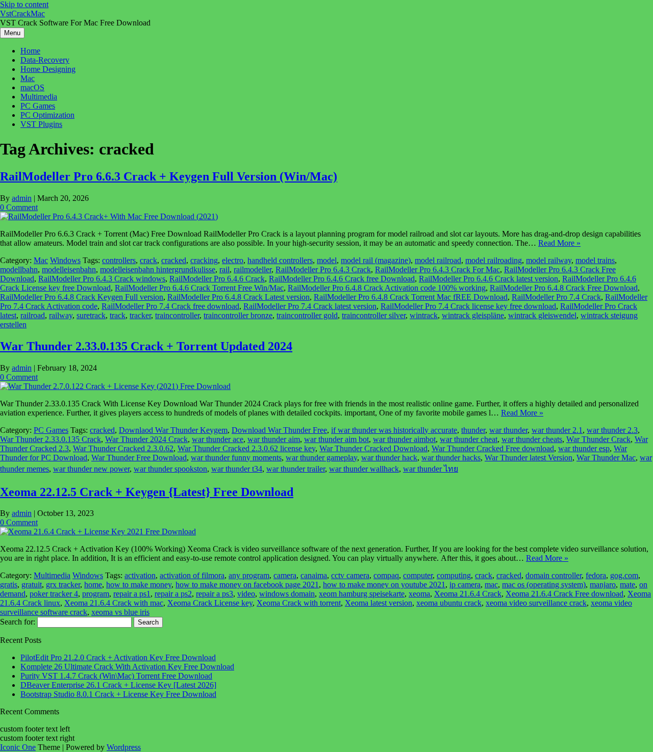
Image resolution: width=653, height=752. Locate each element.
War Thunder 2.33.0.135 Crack (50, 439)
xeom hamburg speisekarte (362, 593)
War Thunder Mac (606, 457)
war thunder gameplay (321, 457)
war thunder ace (217, 439)
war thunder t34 (236, 468)
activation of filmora (192, 575)
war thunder (508, 430)
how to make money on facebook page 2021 (247, 584)
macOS (32, 87)
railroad (32, 315)
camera (284, 575)
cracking (204, 260)
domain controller (553, 575)
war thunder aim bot (336, 439)
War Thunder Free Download (139, 457)
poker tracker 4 (54, 593)
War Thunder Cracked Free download (493, 448)
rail (224, 269)
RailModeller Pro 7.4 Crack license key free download (468, 306)
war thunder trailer (295, 468)
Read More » (559, 243)
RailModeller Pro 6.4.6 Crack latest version (488, 278)
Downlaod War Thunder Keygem (173, 430)
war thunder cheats (531, 439)
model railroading (493, 260)
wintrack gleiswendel (542, 315)
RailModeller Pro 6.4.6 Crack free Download (342, 278)
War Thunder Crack (598, 439)
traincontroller (177, 315)
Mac (27, 78)
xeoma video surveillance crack (536, 603)
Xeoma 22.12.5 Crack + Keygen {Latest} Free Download (146, 492)
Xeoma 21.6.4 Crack (467, 593)
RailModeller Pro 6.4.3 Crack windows (101, 278)
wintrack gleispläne (473, 315)
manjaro (603, 584)
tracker (140, 315)
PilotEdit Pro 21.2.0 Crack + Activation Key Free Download (118, 657)
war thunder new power (91, 468)
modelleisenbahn (69, 269)
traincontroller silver (374, 315)
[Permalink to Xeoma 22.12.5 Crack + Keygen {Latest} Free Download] (98, 531)
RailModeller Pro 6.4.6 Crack (217, 278)
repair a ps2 (173, 593)
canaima (313, 575)
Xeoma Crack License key (210, 603)
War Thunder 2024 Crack (146, 439)
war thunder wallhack (364, 468)
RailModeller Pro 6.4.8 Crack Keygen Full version (81, 297)
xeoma (419, 593)
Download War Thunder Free (279, 430)
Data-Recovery (44, 60)
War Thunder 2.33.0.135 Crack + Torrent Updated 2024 (146, 346)
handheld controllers (280, 260)
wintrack (424, 315)
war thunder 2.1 (557, 430)
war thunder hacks (451, 457)
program (95, 593)
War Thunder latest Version (528, 457)
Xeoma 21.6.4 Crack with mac (113, 603)
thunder (473, 430)
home (93, 584)
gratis (8, 584)
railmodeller (252, 269)
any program (249, 575)
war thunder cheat (468, 439)
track (117, 315)
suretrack (91, 315)
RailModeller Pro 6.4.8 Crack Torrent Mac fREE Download (411, 297)
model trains (595, 260)
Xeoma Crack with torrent (299, 603)
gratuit (31, 584)
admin (22, 198)
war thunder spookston (170, 468)
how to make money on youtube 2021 (384, 584)
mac (491, 584)
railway (60, 315)
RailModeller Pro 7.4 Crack (556, 297)
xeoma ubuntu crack (449, 603)
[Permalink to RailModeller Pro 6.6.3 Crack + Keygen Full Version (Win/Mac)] (109, 216)
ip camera (465, 584)
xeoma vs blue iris (120, 612)
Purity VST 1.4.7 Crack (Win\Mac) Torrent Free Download (116, 675)
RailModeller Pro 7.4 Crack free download (170, 306)
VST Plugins (41, 124)
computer (418, 575)
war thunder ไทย (430, 468)
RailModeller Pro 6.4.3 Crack (323, 269)
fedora (596, 575)
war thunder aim (273, 439)
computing (454, 575)
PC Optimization (47, 115)
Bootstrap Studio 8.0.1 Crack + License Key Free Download (118, 694)
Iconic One (18, 747)
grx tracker (63, 584)
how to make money (138, 584)
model (327, 260)
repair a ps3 (214, 593)
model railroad (438, 260)
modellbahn (19, 269)
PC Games (37, 105)
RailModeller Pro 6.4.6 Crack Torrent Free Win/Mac (199, 287)
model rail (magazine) (376, 260)
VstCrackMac (22, 13)
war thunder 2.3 (612, 430)
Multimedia (38, 96)
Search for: (17, 621)
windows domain (287, 593)
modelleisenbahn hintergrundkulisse (157, 269)
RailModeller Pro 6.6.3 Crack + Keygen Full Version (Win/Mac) (168, 176)
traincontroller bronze (238, 315)
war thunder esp (584, 448)
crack (148, 260)
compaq (386, 575)
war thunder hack (389, 457)
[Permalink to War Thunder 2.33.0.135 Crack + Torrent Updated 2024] (115, 386)
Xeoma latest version (378, 603)
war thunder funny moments (236, 457)
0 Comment (19, 207)
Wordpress (124, 747)
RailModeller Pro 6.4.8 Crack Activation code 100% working (387, 287)
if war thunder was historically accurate (394, 430)
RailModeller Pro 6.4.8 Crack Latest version (238, 297)
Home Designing (48, 69)
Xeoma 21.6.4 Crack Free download (564, 593)
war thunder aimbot (404, 439)
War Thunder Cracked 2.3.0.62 (123, 448)
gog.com (624, 575)
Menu (12, 33)
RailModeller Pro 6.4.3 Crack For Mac (437, 269)
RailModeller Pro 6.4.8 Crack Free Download (564, 287)
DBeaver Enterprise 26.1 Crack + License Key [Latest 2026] (118, 685)
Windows (65, 260)
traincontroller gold (307, 315)
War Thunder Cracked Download (373, 448)
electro (232, 260)
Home (30, 50)
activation (140, 575)
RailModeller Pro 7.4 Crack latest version (309, 306)
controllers (119, 260)
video (246, 593)
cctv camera (350, 575)
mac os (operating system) (544, 584)
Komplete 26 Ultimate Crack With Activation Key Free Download (127, 666)
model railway (548, 260)
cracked (173, 260)
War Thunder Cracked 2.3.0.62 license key (246, 448)
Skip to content (24, 4)
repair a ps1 (131, 593)
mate (627, 584)
